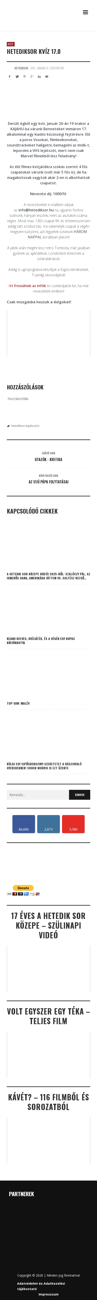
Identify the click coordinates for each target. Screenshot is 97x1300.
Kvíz (11, 44)
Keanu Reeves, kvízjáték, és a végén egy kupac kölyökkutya (41, 640)
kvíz (37, 426)
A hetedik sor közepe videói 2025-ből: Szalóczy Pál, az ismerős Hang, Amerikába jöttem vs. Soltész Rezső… (48, 575)
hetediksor (21, 68)
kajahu (30, 426)
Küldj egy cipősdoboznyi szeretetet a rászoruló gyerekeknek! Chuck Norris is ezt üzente (44, 765)
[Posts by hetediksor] (9, 68)
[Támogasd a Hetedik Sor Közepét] (48, 28)
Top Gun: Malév (18, 703)
